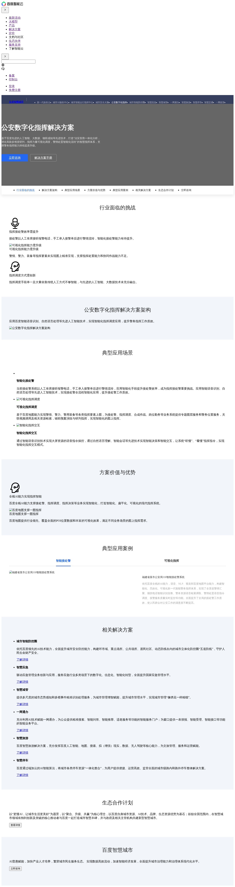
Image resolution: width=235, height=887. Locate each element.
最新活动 (15, 17)
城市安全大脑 (102, 102)
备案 (12, 75)
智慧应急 (151, 102)
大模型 (13, 21)
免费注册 (15, 90)
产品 (12, 25)
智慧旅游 (186, 102)
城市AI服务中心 (60, 102)
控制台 (13, 79)
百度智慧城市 (16, 101)
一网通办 (174, 102)
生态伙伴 (15, 40)
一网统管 (220, 102)
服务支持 (15, 44)
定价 (12, 33)
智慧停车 (197, 102)
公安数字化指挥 (119, 102)
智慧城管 (163, 102)
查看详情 (15, 825)
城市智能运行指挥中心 (82, 102)
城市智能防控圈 (137, 102)
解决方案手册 (43, 157)
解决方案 (15, 29)
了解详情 (22, 659)
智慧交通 (208, 102)
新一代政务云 (43, 102)
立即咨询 (15, 157)
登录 (12, 86)
